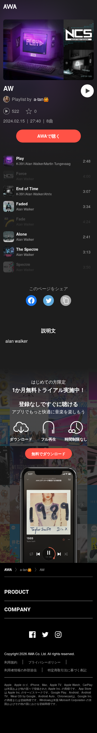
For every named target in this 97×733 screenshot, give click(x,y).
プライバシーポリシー (44, 662)
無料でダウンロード (48, 453)
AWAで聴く (48, 136)
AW (42, 569)
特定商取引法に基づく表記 (67, 670)
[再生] (87, 90)
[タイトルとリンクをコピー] (65, 300)
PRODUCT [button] (16, 592)
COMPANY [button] (17, 609)
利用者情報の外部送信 (20, 670)
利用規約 (10, 662)
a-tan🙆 (41, 99)
